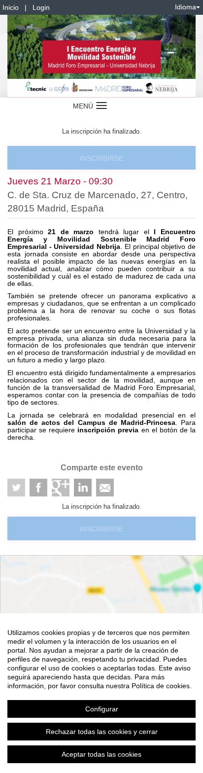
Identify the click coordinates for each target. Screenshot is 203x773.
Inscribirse (101, 158)
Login (41, 7)
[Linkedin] (83, 487)
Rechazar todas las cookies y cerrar (102, 732)
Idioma (185, 7)
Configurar (101, 709)
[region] (101, 693)
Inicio (10, 7)
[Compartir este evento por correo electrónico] (105, 487)
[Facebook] (38, 487)
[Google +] (60, 487)
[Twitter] (16, 487)
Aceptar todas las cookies (101, 754)
